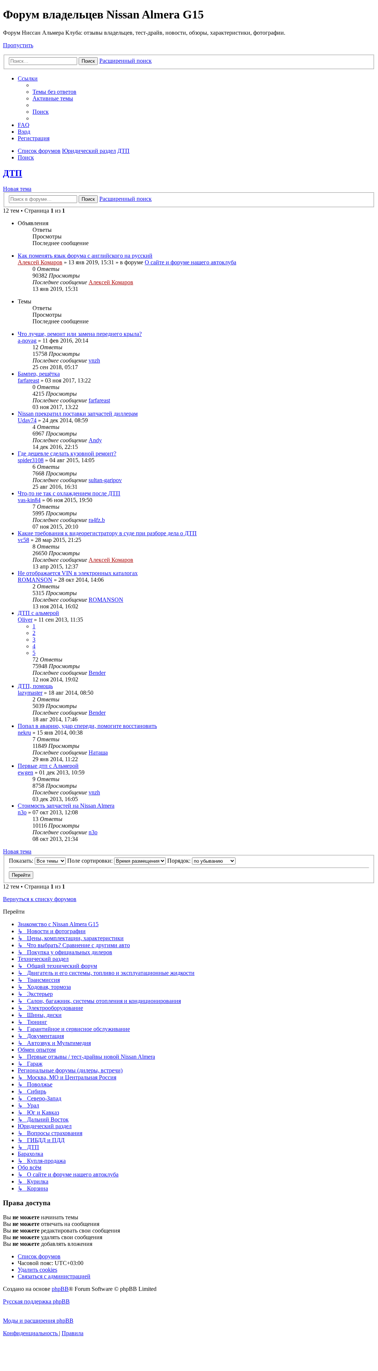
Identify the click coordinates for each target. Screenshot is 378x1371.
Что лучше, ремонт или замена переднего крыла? (80, 334)
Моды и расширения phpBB (38, 1320)
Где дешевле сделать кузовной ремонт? (67, 453)
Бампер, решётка (39, 374)
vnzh (94, 360)
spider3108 (31, 460)
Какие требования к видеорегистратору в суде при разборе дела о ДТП (107, 533)
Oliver (25, 619)
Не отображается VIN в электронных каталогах (78, 573)
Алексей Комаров (40, 262)
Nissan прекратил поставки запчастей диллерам (78, 413)
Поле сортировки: (90, 861)
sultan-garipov (105, 480)
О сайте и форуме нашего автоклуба (190, 262)
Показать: (22, 861)
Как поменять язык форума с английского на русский (85, 255)
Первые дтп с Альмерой (48, 766)
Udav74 (27, 420)
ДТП (12, 173)
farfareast (28, 380)
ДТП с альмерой (38, 613)
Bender (97, 673)
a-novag (27, 340)
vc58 (23, 540)
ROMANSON (35, 580)
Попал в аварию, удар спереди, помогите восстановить (87, 726)
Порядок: (179, 861)
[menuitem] (54, 92)
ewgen (25, 772)
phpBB (60, 1289)
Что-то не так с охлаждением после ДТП (69, 493)
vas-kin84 (29, 500)
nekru (24, 732)
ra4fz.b (97, 520)
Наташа (98, 752)
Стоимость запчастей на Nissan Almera (66, 806)
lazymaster (30, 693)
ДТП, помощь (35, 686)
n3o (22, 812)
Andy (95, 440)
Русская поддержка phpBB (36, 1301)
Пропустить (18, 45)
